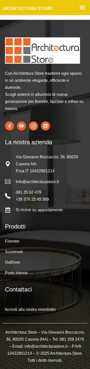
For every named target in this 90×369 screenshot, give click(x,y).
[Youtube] (21, 125)
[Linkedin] (45, 125)
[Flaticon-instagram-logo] (33, 125)
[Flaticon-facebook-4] (9, 125)
